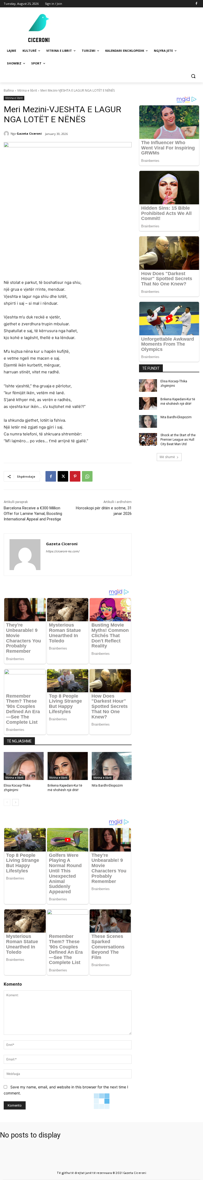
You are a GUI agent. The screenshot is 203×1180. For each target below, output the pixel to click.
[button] (193, 76)
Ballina (9, 90)
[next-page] (15, 802)
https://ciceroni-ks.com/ (63, 551)
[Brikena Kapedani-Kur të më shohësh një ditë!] (67, 766)
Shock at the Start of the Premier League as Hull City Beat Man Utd (178, 439)
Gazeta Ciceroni (29, 133)
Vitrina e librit (27, 90)
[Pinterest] (75, 476)
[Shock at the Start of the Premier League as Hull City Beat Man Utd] (148, 439)
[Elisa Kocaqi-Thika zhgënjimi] (24, 766)
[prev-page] (7, 802)
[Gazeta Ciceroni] (7, 133)
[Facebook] (196, 4)
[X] (63, 476)
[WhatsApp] (87, 476)
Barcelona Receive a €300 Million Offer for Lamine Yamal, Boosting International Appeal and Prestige (33, 513)
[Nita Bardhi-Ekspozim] (112, 766)
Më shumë (167, 457)
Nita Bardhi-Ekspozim (107, 785)
